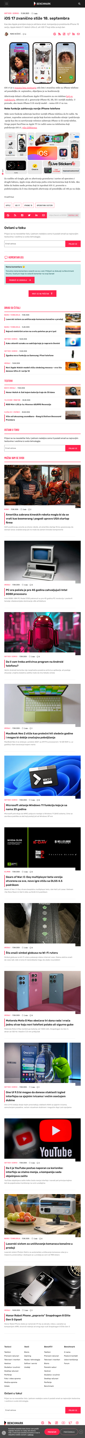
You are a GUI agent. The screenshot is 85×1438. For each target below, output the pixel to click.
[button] (6, 4)
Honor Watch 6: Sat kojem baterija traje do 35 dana (30, 392)
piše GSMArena (29, 127)
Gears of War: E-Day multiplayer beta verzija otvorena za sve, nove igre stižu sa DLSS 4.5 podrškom (34, 881)
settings (30, 1435)
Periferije (8, 1375)
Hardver (7, 1363)
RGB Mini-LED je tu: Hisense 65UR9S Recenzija (28, 404)
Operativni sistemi (45, 205)
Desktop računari (11, 1371)
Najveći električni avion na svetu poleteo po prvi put (31, 331)
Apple (8, 205)
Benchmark (49, 1386)
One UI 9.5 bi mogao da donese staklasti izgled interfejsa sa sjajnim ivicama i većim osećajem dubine (36, 1096)
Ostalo (7, 1386)
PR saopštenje (9, 197)
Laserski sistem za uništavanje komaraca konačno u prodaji (34, 319)
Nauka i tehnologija (12, 315)
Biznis (6, 509)
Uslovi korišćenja (71, 1360)
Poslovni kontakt (71, 1356)
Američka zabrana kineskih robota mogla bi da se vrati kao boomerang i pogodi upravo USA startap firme (37, 518)
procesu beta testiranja (25, 88)
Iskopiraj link (73, 215)
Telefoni (7, 1352)
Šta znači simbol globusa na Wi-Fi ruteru (32, 952)
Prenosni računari (11, 1356)
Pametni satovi (50, 1367)
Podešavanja (69, 1432)
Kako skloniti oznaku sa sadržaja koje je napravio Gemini (33, 343)
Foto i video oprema (12, 1378)
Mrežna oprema (10, 1382)
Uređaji (7, 363)
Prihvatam (52, 1432)
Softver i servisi (11, 13)
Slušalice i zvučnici (12, 412)
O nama (67, 1352)
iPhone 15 (28, 205)
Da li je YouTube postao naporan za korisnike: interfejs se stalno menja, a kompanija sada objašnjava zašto (34, 1172)
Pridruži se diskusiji (18, 280)
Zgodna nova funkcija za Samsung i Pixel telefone (30, 355)
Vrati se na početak (41, 293)
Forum (66, 1363)
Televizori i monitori (12, 400)
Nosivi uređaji (10, 388)
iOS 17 (17, 205)
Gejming (7, 872)
